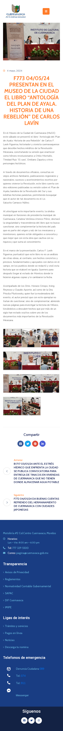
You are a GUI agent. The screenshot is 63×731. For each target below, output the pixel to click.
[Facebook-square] (24, 720)
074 (23, 676)
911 (23, 683)
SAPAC (9, 593)
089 (42, 669)
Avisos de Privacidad (17, 572)
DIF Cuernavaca (14, 600)
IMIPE (8, 607)
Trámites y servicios (16, 626)
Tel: (18, 548)
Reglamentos (12, 579)
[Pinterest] (35, 444)
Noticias (10, 640)
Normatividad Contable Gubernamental (28, 586)
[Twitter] (28, 444)
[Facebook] (20, 444)
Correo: (28, 553)
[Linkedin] (42, 444)
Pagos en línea (13, 633)
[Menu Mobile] (46, 11)
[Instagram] (38, 720)
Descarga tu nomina (16, 647)
